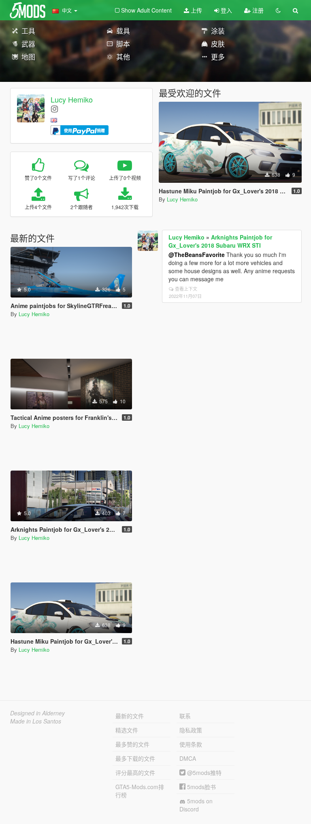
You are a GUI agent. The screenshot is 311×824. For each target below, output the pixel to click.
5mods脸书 (200, 787)
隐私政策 (190, 730)
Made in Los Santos (35, 721)
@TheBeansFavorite (196, 254)
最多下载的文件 (135, 758)
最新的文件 (129, 716)
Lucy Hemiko (72, 99)
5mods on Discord (196, 805)
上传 (195, 10)
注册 (257, 10)
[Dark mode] (278, 10)
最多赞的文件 (132, 744)
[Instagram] (54, 108)
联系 (185, 716)
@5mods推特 (203, 772)
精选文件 (126, 730)
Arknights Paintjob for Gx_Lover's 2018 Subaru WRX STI (220, 241)
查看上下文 (186, 288)
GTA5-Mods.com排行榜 (139, 791)
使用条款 (190, 744)
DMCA (187, 758)
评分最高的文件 (135, 772)
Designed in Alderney (37, 713)
